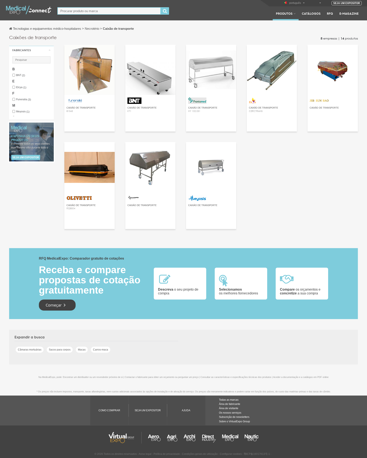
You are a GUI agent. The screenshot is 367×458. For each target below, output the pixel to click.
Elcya (21, 87)
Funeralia (23, 99)
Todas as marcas (229, 399)
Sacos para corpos (60, 349)
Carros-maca (100, 349)
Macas (82, 349)
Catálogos (311, 13)
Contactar (89, 52)
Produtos (284, 13)
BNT (20, 75)
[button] (31, 50)
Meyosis (23, 111)
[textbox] (109, 11)
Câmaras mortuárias (29, 349)
